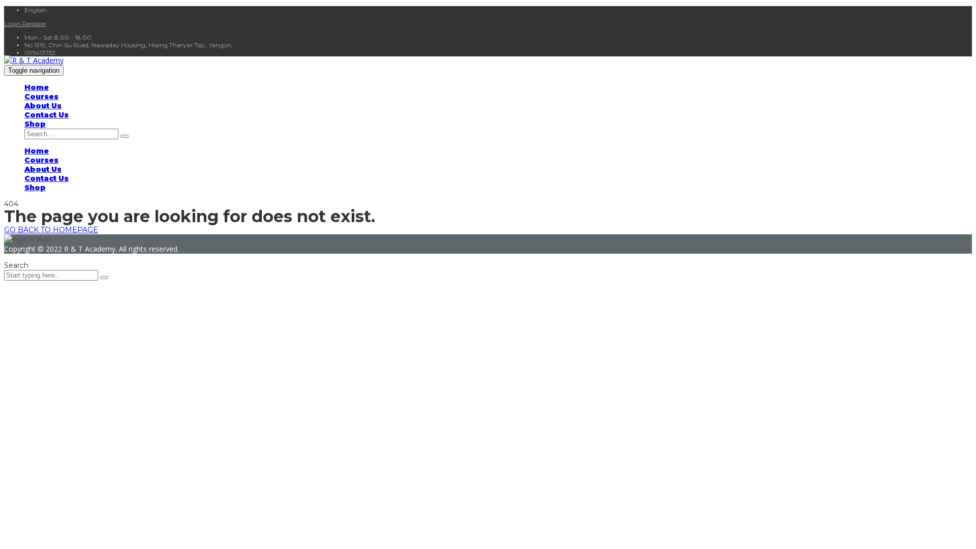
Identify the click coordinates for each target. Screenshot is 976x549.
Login (13, 23)
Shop (35, 124)
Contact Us (46, 114)
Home (36, 87)
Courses (41, 96)
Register (34, 23)
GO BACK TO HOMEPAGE (51, 229)
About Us (43, 105)
